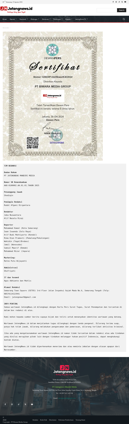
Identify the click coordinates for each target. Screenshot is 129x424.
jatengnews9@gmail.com (67, 398)
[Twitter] (25, 404)
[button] (124, 19)
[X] (122, 2)
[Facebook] (113, 2)
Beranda (6, 28)
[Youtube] (125, 2)
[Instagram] (116, 2)
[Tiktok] (18, 404)
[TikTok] (119, 2)
